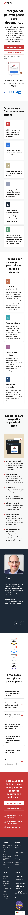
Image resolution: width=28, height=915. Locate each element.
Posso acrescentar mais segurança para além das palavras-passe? (12, 726)
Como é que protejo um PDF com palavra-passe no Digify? (12, 693)
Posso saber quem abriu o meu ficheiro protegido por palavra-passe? (12, 739)
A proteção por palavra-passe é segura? (12, 716)
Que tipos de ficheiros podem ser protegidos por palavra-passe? (12, 705)
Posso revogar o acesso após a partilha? (12, 751)
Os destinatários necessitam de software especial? (11, 762)
